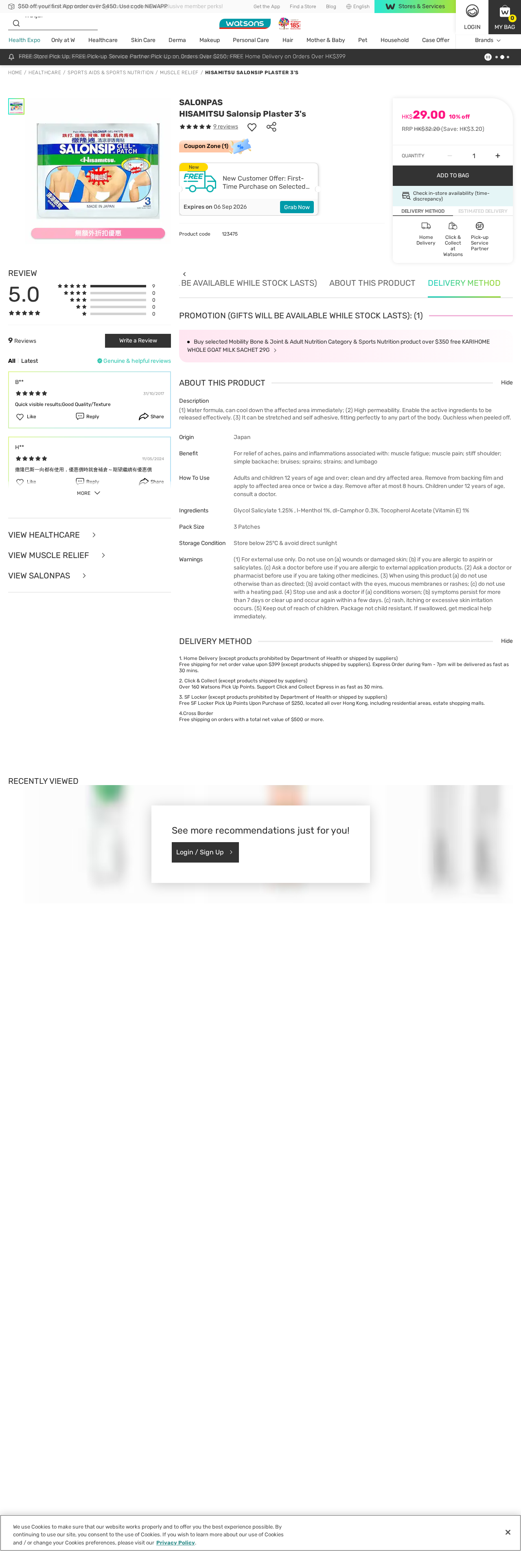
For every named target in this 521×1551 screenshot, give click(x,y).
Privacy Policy (175, 1543)
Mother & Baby (325, 40)
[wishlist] (252, 127)
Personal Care (251, 40)
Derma (177, 40)
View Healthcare (45, 535)
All (11, 360)
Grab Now (297, 207)
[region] (260, 1533)
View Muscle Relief (49, 555)
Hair (287, 40)
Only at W (63, 40)
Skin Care (143, 40)
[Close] (508, 1532)
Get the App (267, 6)
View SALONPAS (40, 575)
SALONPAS (201, 102)
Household (395, 40)
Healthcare (103, 40)
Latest (29, 360)
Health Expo (24, 40)
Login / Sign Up (200, 852)
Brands (484, 40)
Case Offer (435, 40)
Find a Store (303, 6)
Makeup (209, 40)
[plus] (498, 156)
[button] (504, 17)
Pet (362, 40)
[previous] (184, 274)
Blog (331, 6)
